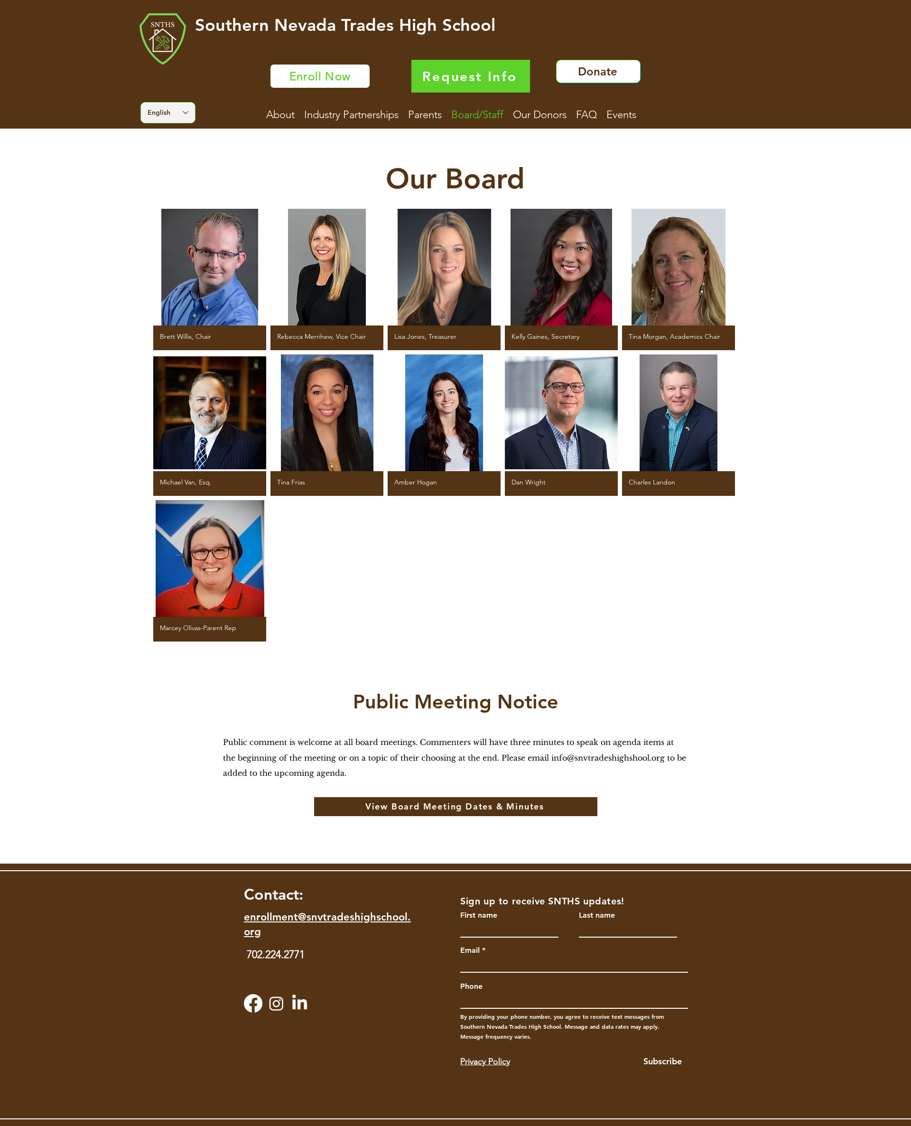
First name (478, 915)
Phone (471, 986)
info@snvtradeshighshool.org (608, 758)
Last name (597, 915)
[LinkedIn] (299, 1003)
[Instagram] (276, 1003)
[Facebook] (253, 1003)
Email (470, 950)
